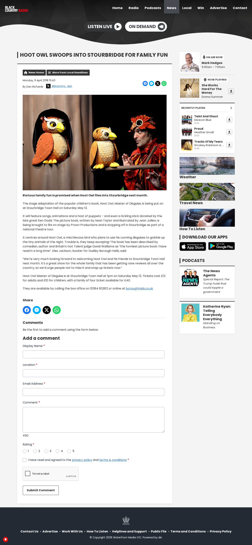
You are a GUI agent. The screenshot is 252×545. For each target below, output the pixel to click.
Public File (158, 531)
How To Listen (97, 531)
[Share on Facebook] (145, 83)
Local (186, 8)
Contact (240, 8)
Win (200, 8)
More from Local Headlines (70, 72)
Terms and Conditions (188, 531)
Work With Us (72, 531)
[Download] (231, 91)
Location (30, 365)
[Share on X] (157, 83)
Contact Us (29, 531)
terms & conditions (113, 460)
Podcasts (153, 8)
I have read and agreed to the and (78, 460)
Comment (31, 402)
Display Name (34, 346)
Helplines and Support (129, 531)
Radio (134, 8)
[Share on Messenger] (151, 83)
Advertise (218, 8)
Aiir (160, 537)
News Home (36, 72)
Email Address (34, 384)
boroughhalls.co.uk (139, 288)
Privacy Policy (221, 531)
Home (117, 8)
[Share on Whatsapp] (164, 83)
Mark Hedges (212, 63)
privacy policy (82, 460)
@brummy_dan (62, 86)
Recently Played (193, 108)
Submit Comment (41, 490)
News (171, 8)
